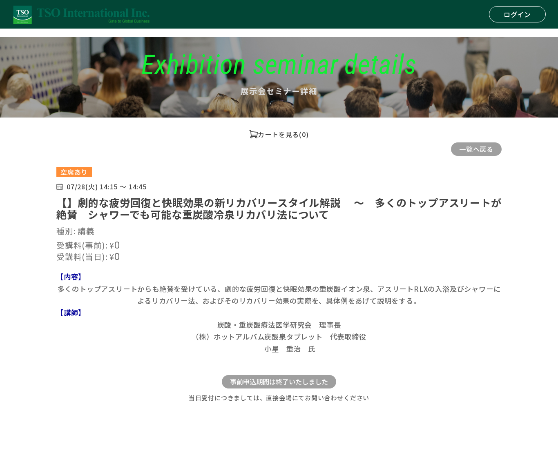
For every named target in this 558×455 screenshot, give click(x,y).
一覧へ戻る (476, 149)
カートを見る (278, 134)
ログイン (517, 14)
